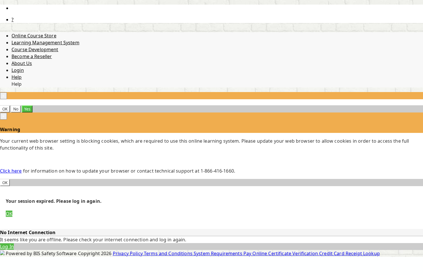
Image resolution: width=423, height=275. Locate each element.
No (15, 109)
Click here (11, 171)
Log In (7, 246)
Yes (27, 109)
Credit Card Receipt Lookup (349, 253)
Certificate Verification (293, 253)
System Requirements (218, 253)
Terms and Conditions (169, 253)
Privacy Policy (128, 253)
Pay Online (255, 253)
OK (4, 109)
